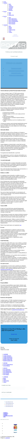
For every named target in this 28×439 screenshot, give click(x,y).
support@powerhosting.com (7, 269)
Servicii (5, 368)
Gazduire (5, 354)
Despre (4, 378)
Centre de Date (6, 380)
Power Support (6, 374)
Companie (5, 376)
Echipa (4, 379)
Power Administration (7, 372)
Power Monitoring (6, 369)
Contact (4, 382)
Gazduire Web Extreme (7, 358)
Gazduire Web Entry (7, 355)
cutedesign (7, 437)
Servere (5, 363)
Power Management (7, 370)
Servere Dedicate (6, 365)
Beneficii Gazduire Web (7, 360)
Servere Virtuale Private (8, 364)
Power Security (6, 373)
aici (20, 225)
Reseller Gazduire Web (7, 359)
